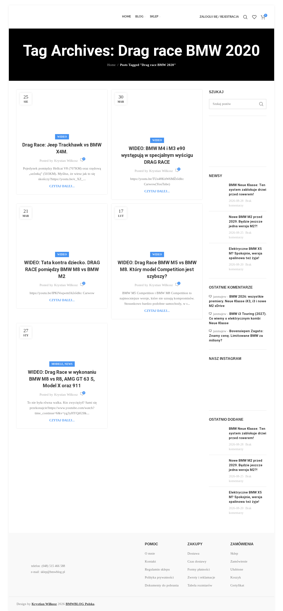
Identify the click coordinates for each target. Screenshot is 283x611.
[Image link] (45, 548)
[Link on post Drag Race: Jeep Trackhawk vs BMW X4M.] (62, 113)
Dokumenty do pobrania (162, 585)
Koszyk (235, 577)
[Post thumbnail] (217, 195)
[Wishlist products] (254, 17)
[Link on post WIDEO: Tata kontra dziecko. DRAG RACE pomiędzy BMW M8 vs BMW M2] (62, 229)
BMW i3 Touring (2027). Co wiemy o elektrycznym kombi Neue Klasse (237, 318)
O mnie (150, 553)
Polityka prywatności (159, 577)
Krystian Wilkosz (66, 160)
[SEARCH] (261, 104)
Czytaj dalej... (62, 186)
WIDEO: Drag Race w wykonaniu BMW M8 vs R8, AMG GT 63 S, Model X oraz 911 (62, 379)
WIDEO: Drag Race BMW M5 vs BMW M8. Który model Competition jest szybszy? (157, 269)
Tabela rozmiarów (199, 585)
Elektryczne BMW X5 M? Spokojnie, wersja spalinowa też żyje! (245, 253)
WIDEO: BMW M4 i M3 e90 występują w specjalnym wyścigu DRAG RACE (157, 155)
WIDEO (62, 136)
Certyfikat (237, 585)
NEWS (69, 364)
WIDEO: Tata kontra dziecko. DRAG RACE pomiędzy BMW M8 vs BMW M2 (62, 269)
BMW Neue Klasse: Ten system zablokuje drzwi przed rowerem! (247, 189)
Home (111, 65)
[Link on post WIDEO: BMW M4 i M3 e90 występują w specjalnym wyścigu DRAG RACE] (157, 115)
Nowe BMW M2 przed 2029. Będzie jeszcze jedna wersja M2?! (245, 221)
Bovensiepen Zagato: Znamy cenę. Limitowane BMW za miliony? (236, 335)
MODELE (57, 364)
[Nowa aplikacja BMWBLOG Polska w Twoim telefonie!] (103, 548)
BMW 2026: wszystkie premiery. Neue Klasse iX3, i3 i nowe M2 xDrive (237, 301)
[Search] (245, 17)
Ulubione (236, 569)
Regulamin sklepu (157, 569)
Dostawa (193, 553)
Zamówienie (238, 561)
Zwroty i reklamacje (201, 577)
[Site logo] (50, 16)
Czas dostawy (197, 561)
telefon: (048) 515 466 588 (48, 566)
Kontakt (150, 561)
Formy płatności (198, 569)
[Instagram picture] (218, 375)
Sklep (234, 553)
